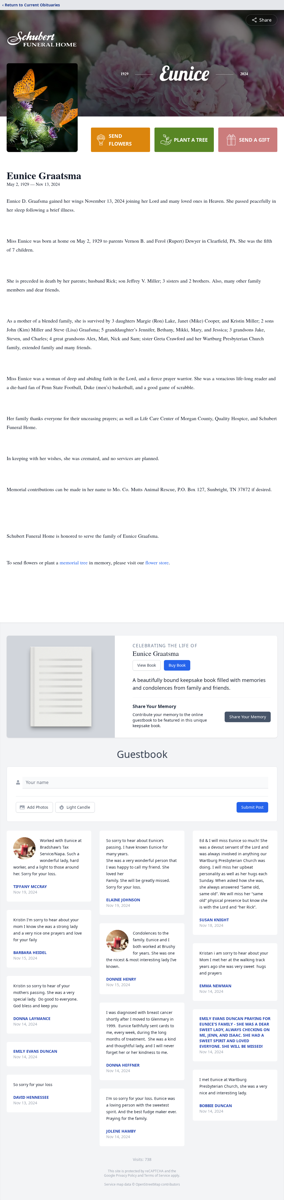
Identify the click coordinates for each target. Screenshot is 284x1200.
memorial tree (74, 562)
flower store (157, 562)
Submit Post (252, 807)
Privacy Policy (126, 1175)
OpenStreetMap (148, 1184)
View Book (146, 665)
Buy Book (177, 665)
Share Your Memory (247, 716)
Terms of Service (157, 1175)
